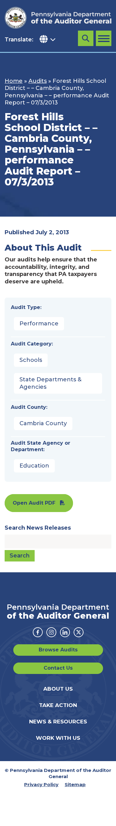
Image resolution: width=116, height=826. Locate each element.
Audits (37, 81)
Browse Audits (58, 650)
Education (34, 465)
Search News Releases (38, 527)
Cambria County (43, 423)
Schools (30, 360)
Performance (38, 323)
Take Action (58, 705)
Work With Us (58, 738)
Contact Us (58, 668)
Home (14, 81)
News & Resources (58, 721)
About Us (58, 689)
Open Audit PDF (34, 503)
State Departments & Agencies (50, 383)
